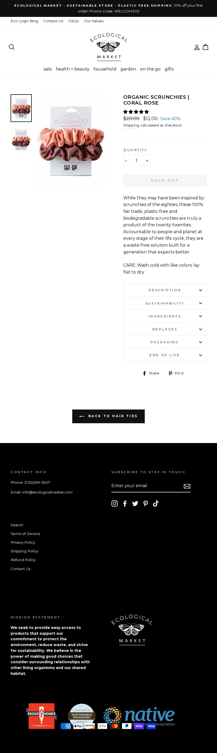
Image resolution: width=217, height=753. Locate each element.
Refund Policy (23, 560)
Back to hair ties (112, 416)
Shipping (131, 125)
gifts (169, 69)
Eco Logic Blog (24, 21)
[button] (136, 111)
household (104, 69)
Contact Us (53, 21)
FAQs (74, 21)
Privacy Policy (23, 542)
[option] (108, 8)
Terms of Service (25, 533)
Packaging (165, 342)
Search (17, 525)
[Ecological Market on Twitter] (135, 503)
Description (165, 290)
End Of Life (165, 355)
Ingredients (165, 316)
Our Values (93, 21)
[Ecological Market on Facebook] (125, 503)
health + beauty (72, 69)
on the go (150, 69)
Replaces (165, 329)
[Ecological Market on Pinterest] (145, 503)
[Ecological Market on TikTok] (156, 503)
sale (48, 69)
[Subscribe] (187, 486)
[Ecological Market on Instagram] (114, 503)
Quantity (135, 150)
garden (128, 69)
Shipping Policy (24, 551)
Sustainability (165, 303)
